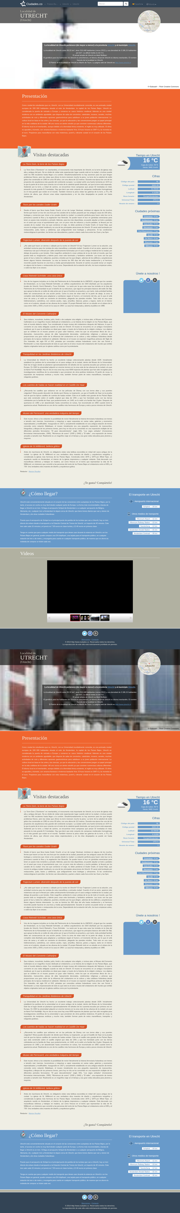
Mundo (151, 4)
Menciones (86, 639)
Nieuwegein (148, 227)
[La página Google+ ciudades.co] (154, 280)
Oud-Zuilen (148, 224)
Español (138, 4)
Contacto (95, 639)
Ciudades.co (34, 4)
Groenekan (148, 216)
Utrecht (111, 45)
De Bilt (150, 235)
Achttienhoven (147, 220)
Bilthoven (149, 246)
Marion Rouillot (34, 471)
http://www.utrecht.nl (123, 63)
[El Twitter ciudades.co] (141, 280)
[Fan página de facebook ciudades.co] (148, 280)
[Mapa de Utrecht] (150, 21)
